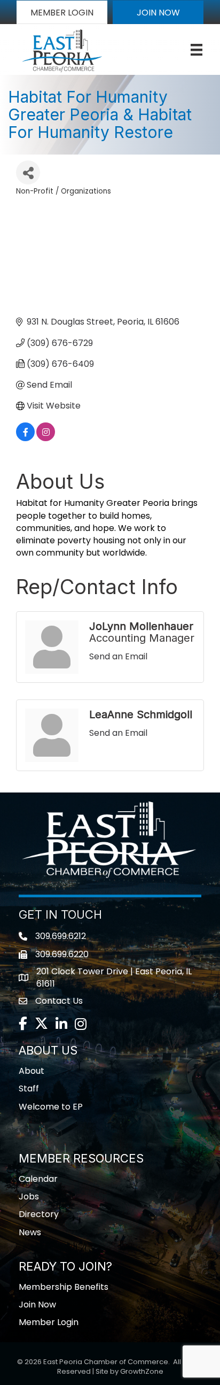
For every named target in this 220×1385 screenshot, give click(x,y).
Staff (29, 1088)
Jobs (29, 1196)
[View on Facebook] (25, 438)
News (30, 1232)
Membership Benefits (63, 1287)
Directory (39, 1214)
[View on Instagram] (45, 438)
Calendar (38, 1179)
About (31, 1071)
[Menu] (196, 50)
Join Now (37, 1304)
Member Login (48, 1322)
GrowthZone (141, 1371)
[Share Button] (28, 172)
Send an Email (118, 656)
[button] (62, 12)
